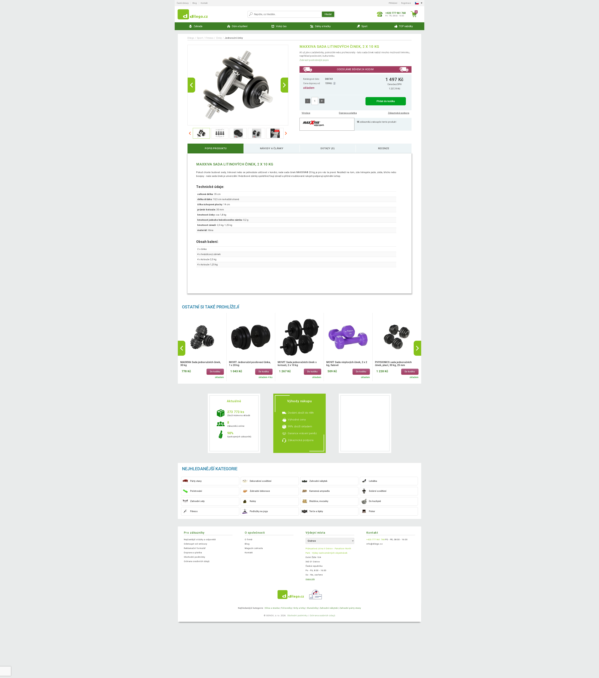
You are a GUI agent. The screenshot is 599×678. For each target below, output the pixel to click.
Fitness (209, 38)
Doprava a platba (348, 113)
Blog (194, 3)
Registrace (406, 3)
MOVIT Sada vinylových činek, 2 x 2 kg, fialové (346, 364)
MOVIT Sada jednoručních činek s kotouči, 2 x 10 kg (297, 364)
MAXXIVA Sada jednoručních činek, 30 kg (200, 364)
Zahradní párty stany (350, 608)
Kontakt (204, 3)
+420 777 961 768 (375, 539)
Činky (219, 38)
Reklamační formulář (195, 548)
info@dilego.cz (374, 544)
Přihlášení (393, 3)
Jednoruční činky (234, 38)
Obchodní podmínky (194, 557)
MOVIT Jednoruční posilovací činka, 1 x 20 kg (250, 364)
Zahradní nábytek (329, 608)
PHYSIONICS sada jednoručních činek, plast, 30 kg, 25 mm (393, 364)
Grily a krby (299, 608)
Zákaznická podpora (398, 113)
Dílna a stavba (272, 608)
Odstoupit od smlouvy (195, 544)
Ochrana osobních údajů (196, 561)
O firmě (248, 539)
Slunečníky (312, 608)
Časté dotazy (183, 3)
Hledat (328, 14)
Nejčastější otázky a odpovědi (200, 539)
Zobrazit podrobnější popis (314, 60)
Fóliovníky (286, 608)
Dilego (190, 38)
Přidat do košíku (386, 101)
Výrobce (306, 113)
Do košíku (215, 371)
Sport (200, 38)
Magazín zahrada (254, 548)
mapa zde (310, 579)
